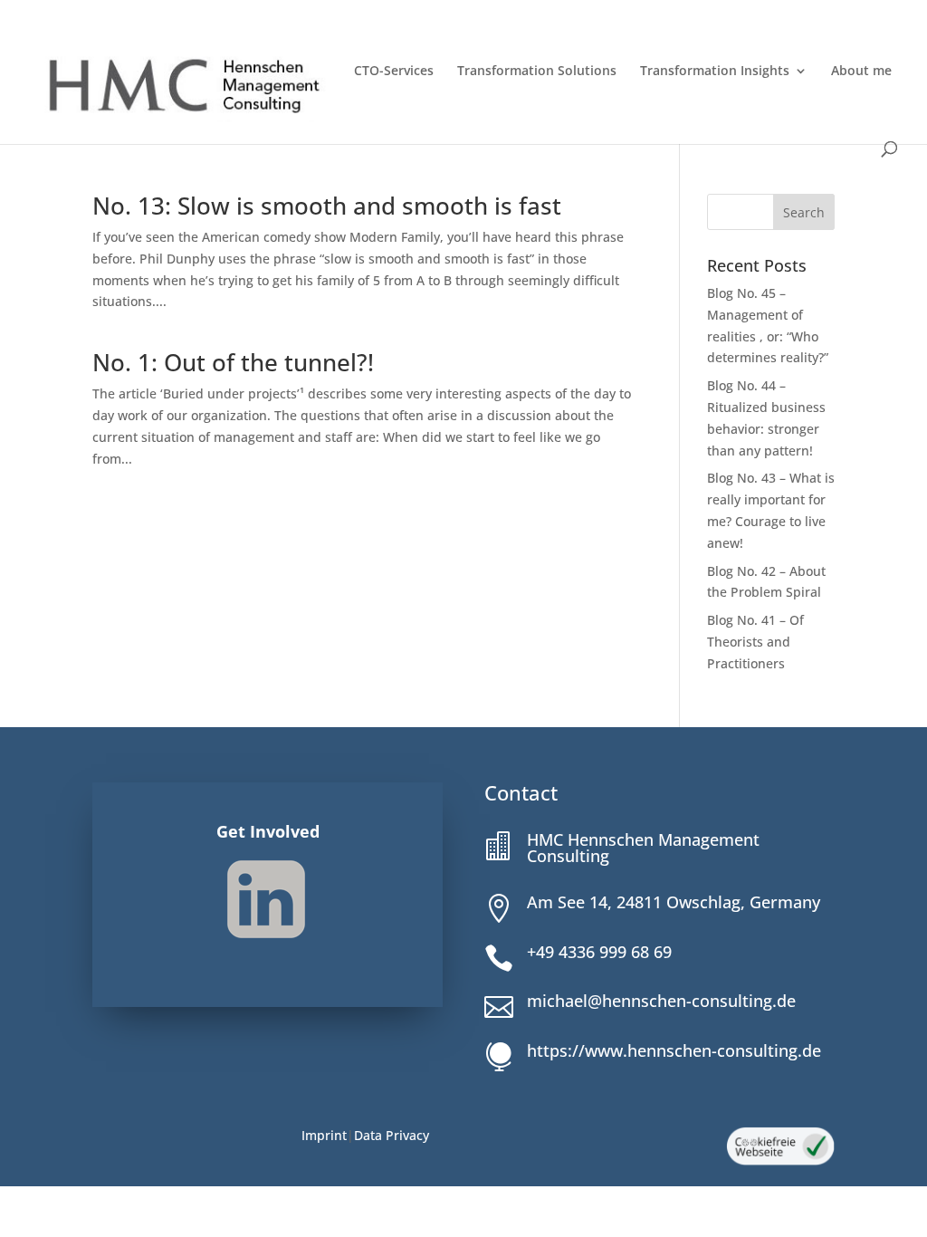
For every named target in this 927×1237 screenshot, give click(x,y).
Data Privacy (391, 1135)
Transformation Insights (714, 71)
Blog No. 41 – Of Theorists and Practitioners (755, 641)
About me (861, 71)
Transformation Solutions (536, 71)
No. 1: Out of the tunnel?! (233, 362)
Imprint (324, 1135)
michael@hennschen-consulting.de (661, 1001)
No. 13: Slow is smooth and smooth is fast (326, 205)
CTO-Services (394, 71)
